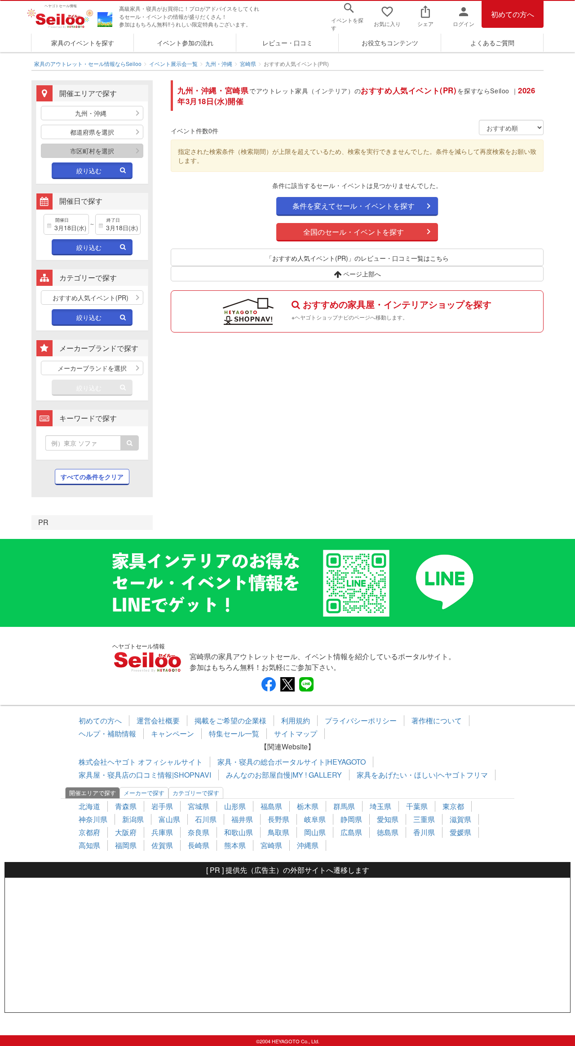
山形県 (235, 806)
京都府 (89, 832)
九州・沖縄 (218, 63)
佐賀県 (162, 845)
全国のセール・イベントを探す (353, 232)
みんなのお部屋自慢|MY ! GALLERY (284, 775)
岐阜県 (315, 819)
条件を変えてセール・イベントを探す (353, 206)
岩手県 (162, 806)
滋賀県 (460, 819)
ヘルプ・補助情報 (107, 733)
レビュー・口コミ (287, 42)
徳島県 (387, 832)
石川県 (206, 819)
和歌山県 (238, 832)
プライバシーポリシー (361, 720)
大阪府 (126, 832)
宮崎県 (248, 63)
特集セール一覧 (234, 733)
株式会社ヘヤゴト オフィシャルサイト (141, 762)
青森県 (126, 806)
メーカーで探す (144, 792)
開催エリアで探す (92, 792)
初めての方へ (512, 14)
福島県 (271, 806)
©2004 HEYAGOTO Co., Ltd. (287, 1041)
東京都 (453, 806)
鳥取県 (278, 832)
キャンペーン (172, 733)
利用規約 (295, 720)
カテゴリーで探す (195, 792)
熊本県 (235, 845)
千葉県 (417, 806)
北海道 (89, 806)
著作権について (436, 720)
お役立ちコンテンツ (390, 42)
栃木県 (307, 806)
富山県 (169, 819)
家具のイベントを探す (82, 42)
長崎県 (198, 845)
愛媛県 (460, 832)
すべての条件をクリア (92, 476)
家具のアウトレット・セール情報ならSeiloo (88, 63)
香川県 (424, 832)
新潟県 (133, 819)
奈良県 (198, 832)
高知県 (89, 845)
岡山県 (315, 832)
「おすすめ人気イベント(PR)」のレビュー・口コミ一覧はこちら (357, 258)
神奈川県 (93, 819)
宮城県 (198, 806)
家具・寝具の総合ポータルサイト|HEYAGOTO (291, 762)
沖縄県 (307, 845)
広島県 (351, 832)
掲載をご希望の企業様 (230, 720)
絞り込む (89, 170)
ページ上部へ (361, 273)
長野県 (278, 819)
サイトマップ (295, 733)
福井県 (242, 819)
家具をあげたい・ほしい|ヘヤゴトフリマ (422, 775)
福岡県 (126, 845)
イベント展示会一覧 (173, 63)
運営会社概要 (158, 720)
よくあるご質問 (492, 42)
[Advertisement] (287, 945)
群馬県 (344, 806)
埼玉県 (380, 806)
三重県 (424, 819)
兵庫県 (162, 832)
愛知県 (387, 819)
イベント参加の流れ (185, 42)
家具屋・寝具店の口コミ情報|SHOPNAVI (145, 775)
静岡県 (351, 819)
